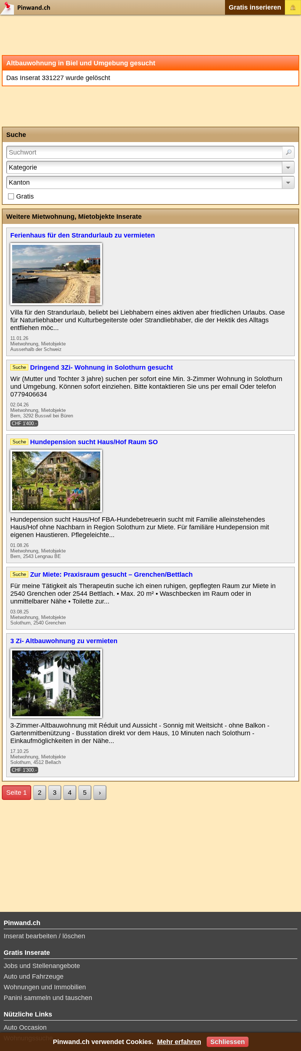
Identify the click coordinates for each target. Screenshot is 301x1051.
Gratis (25, 196)
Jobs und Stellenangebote (42, 966)
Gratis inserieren (255, 7)
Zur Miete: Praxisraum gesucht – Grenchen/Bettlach (111, 574)
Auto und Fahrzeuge (34, 976)
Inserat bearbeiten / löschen (44, 936)
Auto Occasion (25, 1027)
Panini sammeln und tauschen (48, 997)
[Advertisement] (150, 34)
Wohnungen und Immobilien (45, 987)
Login (293, 7)
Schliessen (227, 1041)
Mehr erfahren (179, 1041)
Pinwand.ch (27, 7)
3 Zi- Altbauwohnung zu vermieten (63, 641)
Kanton (19, 182)
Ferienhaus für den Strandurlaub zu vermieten (82, 235)
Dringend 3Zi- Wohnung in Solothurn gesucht (101, 367)
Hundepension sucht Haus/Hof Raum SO (94, 442)
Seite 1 (16, 792)
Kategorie (23, 167)
